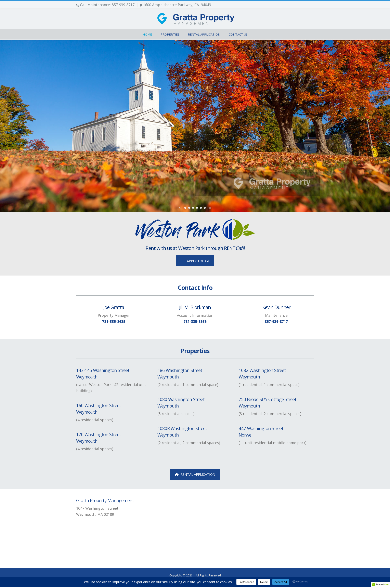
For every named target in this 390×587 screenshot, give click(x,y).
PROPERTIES (169, 34)
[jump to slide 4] (197, 208)
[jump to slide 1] (185, 208)
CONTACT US (238, 34)
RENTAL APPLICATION (204, 34)
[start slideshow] (180, 208)
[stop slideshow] (209, 208)
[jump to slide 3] (193, 208)
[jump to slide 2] (189, 208)
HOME (147, 34)
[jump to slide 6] (205, 208)
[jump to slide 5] (201, 208)
